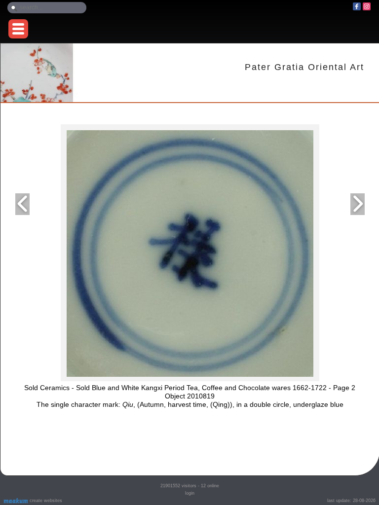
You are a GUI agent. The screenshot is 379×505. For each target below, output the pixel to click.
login (189, 493)
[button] (18, 28)
